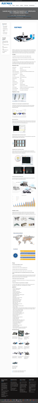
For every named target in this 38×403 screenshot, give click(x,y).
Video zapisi (26, 5)
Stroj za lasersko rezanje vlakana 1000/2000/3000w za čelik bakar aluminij (20, 337)
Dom (10, 5)
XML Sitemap (32, 401)
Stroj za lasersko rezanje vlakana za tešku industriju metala (20, 357)
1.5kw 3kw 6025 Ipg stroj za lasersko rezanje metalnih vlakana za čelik (15, 357)
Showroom (35, 401)
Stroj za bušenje (5, 33)
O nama (13, 5)
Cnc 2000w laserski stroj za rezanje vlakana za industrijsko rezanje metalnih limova (26, 357)
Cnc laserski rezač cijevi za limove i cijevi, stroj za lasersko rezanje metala (14, 337)
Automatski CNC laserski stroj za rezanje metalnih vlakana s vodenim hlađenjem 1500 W (14, 367)
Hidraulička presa (5, 28)
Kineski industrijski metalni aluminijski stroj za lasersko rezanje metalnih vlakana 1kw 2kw (15, 347)
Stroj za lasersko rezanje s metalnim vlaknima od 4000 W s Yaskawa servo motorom (26, 347)
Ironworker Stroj (5, 32)
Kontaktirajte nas (31, 5)
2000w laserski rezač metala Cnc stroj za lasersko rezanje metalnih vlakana (21, 347)
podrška (21, 5)
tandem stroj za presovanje (14, 390)
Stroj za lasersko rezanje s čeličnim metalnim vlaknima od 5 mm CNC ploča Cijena (26, 337)
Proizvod (17, 5)
